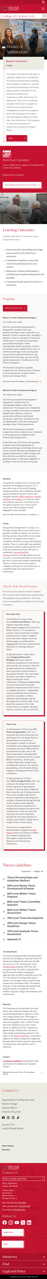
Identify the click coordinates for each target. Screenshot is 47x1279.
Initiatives (9, 1256)
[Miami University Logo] (10, 9)
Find (5, 1264)
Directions (6, 1150)
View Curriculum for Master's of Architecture (21, 381)
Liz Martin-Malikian (12, 1061)
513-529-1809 (20, 1203)
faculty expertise (21, 1035)
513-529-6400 (19, 1210)
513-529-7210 (8, 1124)
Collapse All (38, 871)
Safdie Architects (26, 496)
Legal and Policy (14, 1271)
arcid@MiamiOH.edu (12, 1128)
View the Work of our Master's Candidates (20, 515)
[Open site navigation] (43, 8)
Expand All (25, 871)
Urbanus (19, 499)
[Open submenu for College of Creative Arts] (44, 16)
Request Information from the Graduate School (19, 1073)
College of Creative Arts (18, 16)
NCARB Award (9, 966)
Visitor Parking (8, 1146)
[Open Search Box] (43, 2)
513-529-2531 (24, 1206)
